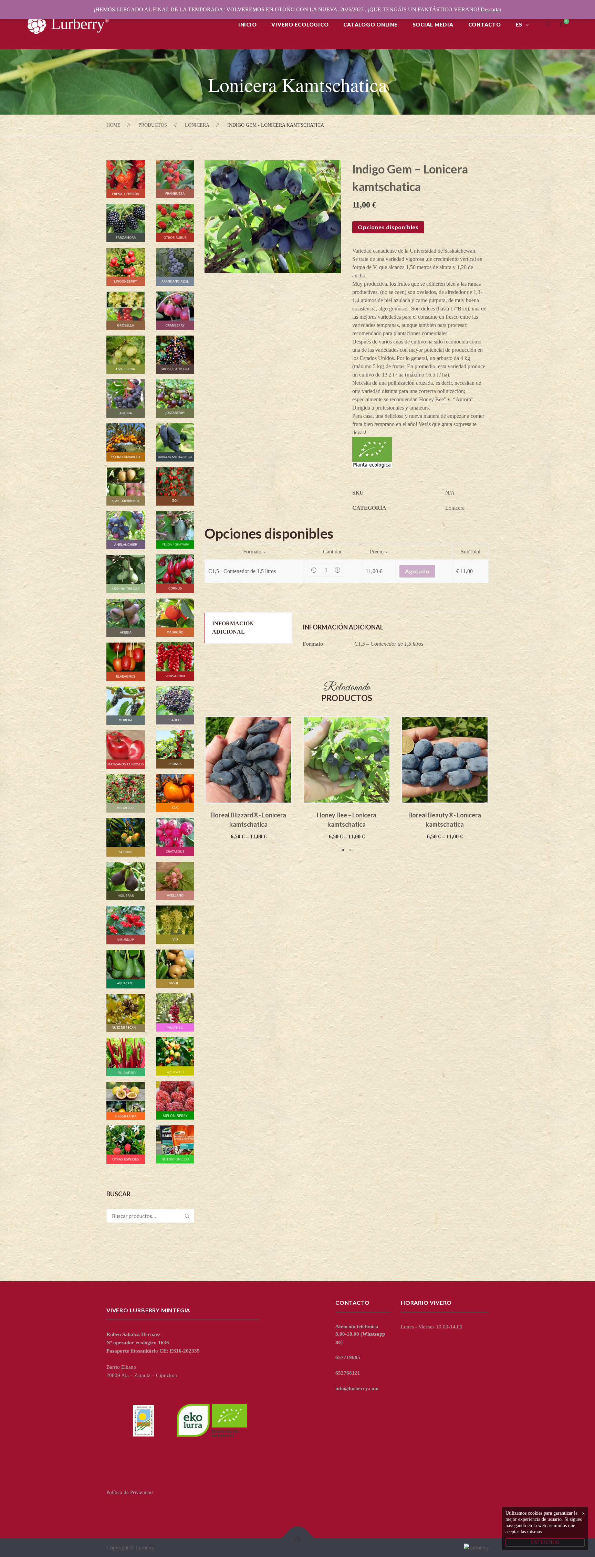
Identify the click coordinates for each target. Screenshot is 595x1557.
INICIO (247, 24)
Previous (194, 784)
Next (498, 784)
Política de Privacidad (129, 1492)
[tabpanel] (248, 778)
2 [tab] (350, 850)
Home (113, 125)
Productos (152, 125)
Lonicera (197, 125)
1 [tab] (343, 850)
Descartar (491, 9)
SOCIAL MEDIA (433, 24)
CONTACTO (484, 24)
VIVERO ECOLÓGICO (299, 24)
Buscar (187, 1216)
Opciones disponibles (388, 227)
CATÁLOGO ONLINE (370, 24)
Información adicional (233, 628)
